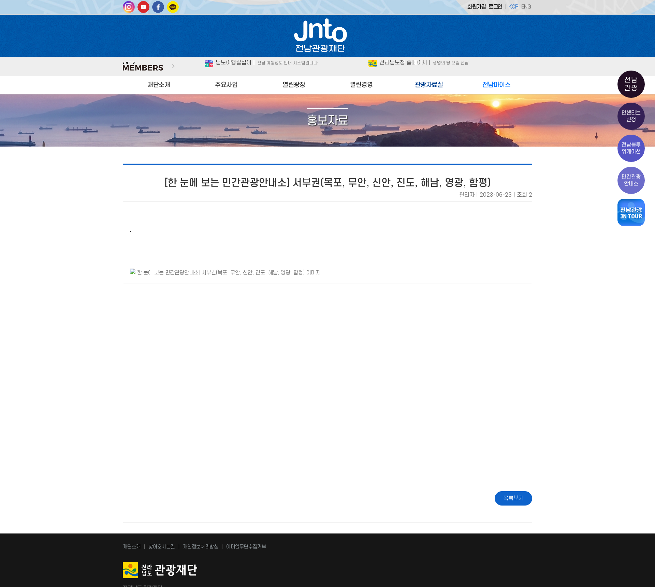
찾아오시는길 (161, 547)
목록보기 (513, 498)
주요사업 (226, 85)
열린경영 (361, 85)
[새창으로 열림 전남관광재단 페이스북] (158, 9)
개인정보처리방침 (200, 547)
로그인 (496, 7)
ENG (526, 7)
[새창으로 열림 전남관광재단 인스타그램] (129, 9)
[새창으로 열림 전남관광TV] (143, 9)
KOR (514, 7)
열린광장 (293, 85)
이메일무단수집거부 (246, 547)
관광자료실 (429, 85)
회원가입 (476, 7)
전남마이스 (496, 85)
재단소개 (158, 85)
